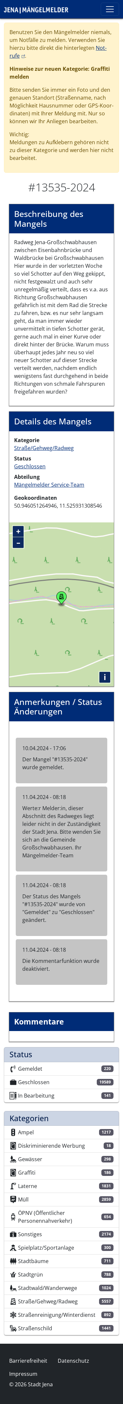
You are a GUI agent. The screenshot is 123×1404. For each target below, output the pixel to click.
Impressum (23, 1373)
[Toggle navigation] (110, 9)
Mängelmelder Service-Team (49, 484)
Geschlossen (30, 466)
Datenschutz (73, 1360)
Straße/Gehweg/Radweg (44, 448)
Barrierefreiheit (28, 1360)
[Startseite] (38, 9)
